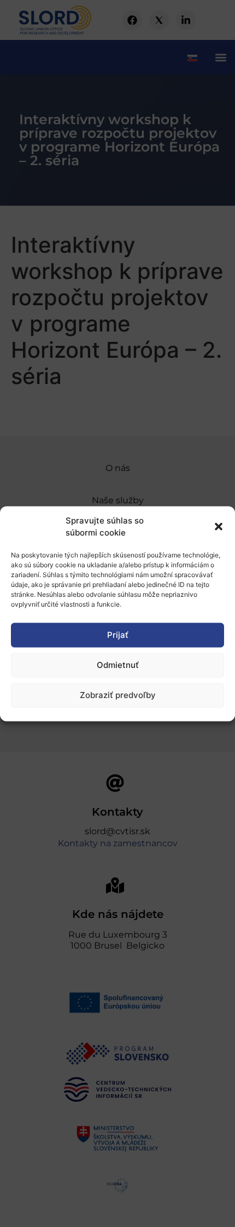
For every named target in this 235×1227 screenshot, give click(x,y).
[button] (218, 526)
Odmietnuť (118, 665)
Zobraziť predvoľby (118, 695)
